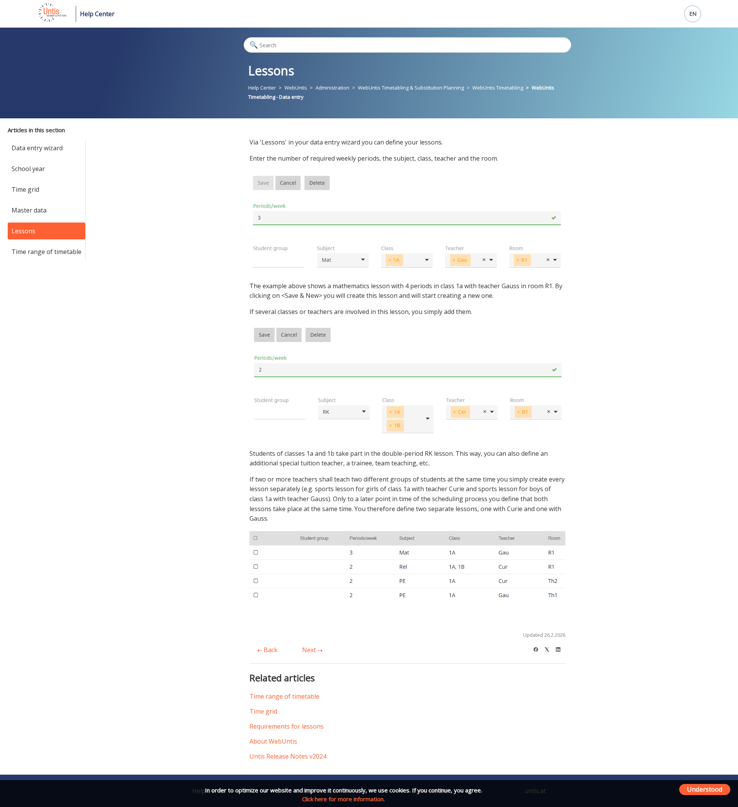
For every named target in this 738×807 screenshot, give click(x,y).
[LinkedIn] (560, 648)
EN (692, 13)
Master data (29, 210)
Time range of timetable (46, 251)
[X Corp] (549, 648)
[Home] (51, 19)
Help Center (97, 14)
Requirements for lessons (286, 726)
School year (28, 168)
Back (270, 650)
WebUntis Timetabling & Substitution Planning (411, 87)
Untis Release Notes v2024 (287, 756)
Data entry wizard (37, 148)
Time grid (25, 189)
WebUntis (295, 87)
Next (309, 650)
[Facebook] (538, 648)
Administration (332, 87)
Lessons (23, 231)
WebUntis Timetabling (497, 87)
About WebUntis (273, 741)
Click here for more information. (343, 799)
